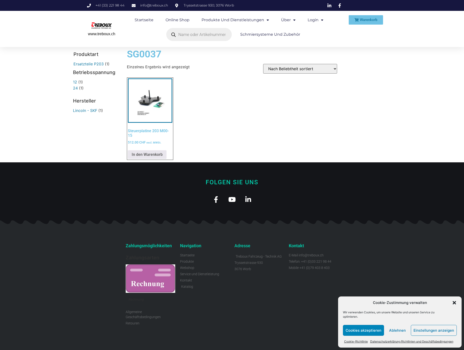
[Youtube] (232, 199)
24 (75, 88)
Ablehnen (397, 330)
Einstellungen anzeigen (433, 330)
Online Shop (177, 20)
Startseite (144, 20)
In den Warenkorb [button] (147, 154)
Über (286, 20)
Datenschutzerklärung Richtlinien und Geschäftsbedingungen (411, 341)
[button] (454, 302)
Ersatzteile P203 (88, 64)
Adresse (242, 245)
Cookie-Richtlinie (356, 341)
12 (75, 82)
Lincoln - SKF (85, 110)
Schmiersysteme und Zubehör (270, 34)
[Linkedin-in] (248, 199)
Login (313, 20)
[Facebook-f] (216, 199)
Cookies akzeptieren (363, 330)
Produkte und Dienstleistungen (233, 20)
